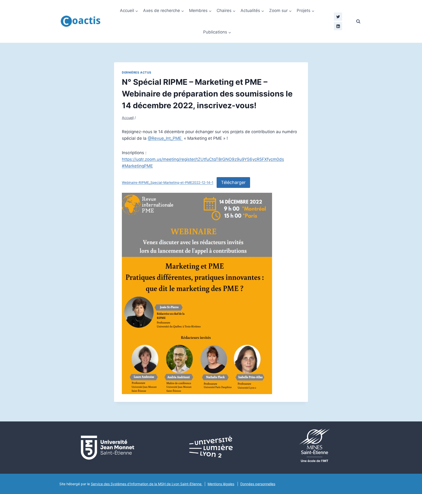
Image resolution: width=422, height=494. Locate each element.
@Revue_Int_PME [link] (165, 138)
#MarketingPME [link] (137, 165)
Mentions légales (221, 484)
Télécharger (233, 182)
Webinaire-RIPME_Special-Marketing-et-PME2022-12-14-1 (167, 183)
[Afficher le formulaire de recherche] (358, 21)
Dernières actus (136, 72)
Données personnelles (257, 484)
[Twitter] (338, 16)
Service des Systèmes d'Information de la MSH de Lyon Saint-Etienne (146, 484)
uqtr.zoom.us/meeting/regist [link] (203, 159)
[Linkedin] (338, 26)
